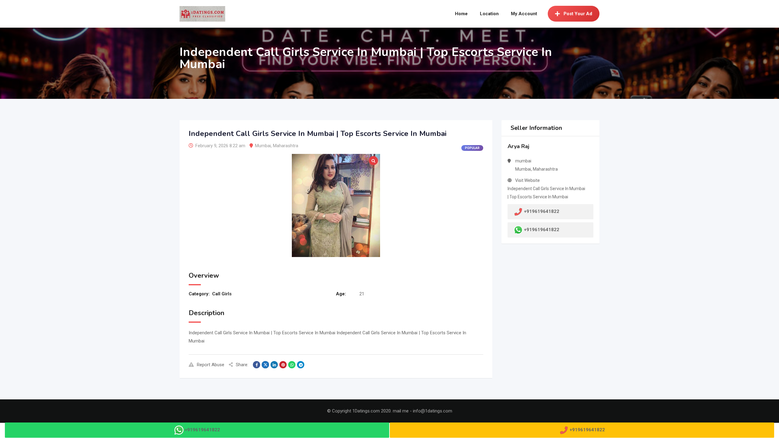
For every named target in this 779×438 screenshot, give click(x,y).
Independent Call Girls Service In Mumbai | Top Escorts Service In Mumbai (546, 192)
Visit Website (527, 180)
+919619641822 (541, 229)
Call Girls (222, 294)
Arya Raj (518, 146)
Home (461, 13)
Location (489, 13)
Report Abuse (210, 364)
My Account (524, 13)
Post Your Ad (578, 13)
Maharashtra (285, 145)
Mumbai (263, 145)
